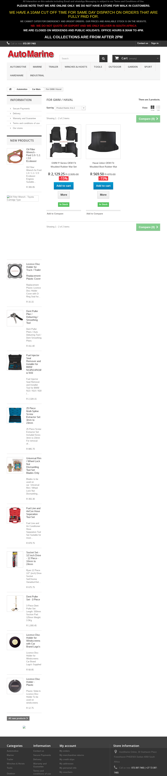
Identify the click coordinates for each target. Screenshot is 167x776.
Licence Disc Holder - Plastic (33, 682)
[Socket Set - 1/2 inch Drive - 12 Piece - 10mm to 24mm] (15, 559)
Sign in (155, 43)
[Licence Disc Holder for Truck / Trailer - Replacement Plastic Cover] (15, 271)
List (158, 110)
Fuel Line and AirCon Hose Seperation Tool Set (33, 512)
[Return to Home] (10, 89)
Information (21, 100)
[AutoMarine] (31, 54)
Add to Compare (55, 213)
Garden (133, 66)
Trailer (53, 66)
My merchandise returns (72, 755)
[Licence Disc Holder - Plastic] (15, 686)
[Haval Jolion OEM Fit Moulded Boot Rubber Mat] (103, 141)
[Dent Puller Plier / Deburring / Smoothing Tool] (15, 318)
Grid (152, 110)
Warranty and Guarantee (24, 118)
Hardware (16, 75)
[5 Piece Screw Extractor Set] (15, 415)
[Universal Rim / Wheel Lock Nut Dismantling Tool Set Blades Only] (15, 465)
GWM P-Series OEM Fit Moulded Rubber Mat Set (64, 165)
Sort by (50, 108)
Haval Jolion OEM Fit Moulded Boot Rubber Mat (103, 165)
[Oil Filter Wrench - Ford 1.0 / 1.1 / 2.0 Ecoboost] (15, 156)
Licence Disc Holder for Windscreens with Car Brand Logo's (33, 640)
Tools (98, 66)
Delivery (16, 113)
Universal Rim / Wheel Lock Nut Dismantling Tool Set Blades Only (33, 465)
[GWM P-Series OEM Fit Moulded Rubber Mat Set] (63, 141)
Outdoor (115, 66)
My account (68, 746)
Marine (37, 66)
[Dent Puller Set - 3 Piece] (15, 603)
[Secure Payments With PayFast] (24, 727)
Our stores (17, 128)
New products (22, 140)
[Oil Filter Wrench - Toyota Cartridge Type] (22, 198)
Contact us (142, 43)
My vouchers (66, 772)
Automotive (18, 66)
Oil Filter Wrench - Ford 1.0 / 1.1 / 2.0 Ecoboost (33, 155)
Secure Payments (21, 108)
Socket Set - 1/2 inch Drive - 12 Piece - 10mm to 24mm (33, 558)
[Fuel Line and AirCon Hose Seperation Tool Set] (15, 515)
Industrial (37, 75)
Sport (148, 66)
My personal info (68, 768)
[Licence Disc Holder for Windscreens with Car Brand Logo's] (15, 642)
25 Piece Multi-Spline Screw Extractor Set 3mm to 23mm (33, 415)
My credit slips (67, 759)
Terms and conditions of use (26, 123)
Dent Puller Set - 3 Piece (33, 598)
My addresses (66, 763)
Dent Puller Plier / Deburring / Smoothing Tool (32, 317)
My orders (65, 751)
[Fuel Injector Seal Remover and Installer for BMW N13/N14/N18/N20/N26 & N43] (15, 362)
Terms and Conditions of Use (129, 1)
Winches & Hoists (76, 66)
